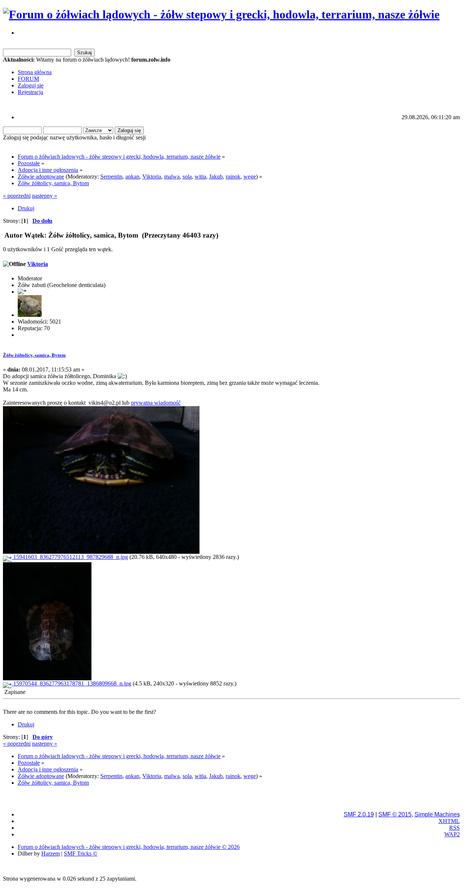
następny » (44, 196)
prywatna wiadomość (156, 403)
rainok (233, 176)
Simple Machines (437, 814)
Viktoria (151, 176)
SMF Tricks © (80, 853)
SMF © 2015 (395, 814)
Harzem (50, 853)
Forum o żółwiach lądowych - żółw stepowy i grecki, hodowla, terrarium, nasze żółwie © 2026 (129, 847)
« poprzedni (17, 196)
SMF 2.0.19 (359, 814)
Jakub (216, 176)
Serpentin (111, 176)
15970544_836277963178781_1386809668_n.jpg (71, 683)
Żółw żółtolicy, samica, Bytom (34, 355)
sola (187, 176)
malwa (172, 176)
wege (249, 176)
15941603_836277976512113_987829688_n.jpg (70, 557)
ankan (132, 176)
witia (200, 176)
